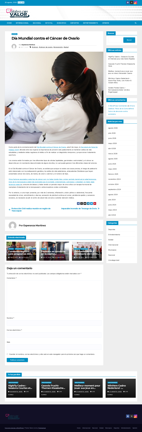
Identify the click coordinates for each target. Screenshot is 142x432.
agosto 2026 (113, 128)
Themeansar (42, 428)
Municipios (61, 23)
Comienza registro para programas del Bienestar (19, 254)
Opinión (105, 23)
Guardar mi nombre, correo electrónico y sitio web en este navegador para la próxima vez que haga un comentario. (52, 354)
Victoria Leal (59, 257)
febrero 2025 (113, 174)
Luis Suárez (25, 257)
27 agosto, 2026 (49, 391)
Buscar (111, 33)
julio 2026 (112, 133)
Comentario (12, 278)
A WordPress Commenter (117, 106)
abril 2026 (112, 148)
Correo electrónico (14, 330)
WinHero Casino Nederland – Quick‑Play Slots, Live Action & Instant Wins (119, 80)
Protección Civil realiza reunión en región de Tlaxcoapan (31, 209)
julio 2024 (112, 200)
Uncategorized (19, 248)
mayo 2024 (112, 210)
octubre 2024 (113, 184)
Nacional (37, 23)
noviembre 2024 (114, 179)
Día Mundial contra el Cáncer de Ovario (51, 147)
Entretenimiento (90, 23)
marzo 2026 (112, 154)
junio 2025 (112, 164)
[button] (135, 23)
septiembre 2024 (114, 189)
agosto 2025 (112, 159)
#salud (66, 47)
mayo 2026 (112, 143)
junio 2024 (112, 205)
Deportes (74, 23)
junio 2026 (112, 138)
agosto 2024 (113, 194)
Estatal (49, 23)
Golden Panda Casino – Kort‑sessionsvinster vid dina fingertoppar (119, 90)
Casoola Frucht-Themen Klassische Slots (52, 388)
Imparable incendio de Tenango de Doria (79, 208)
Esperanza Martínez (28, 45)
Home (9, 23)
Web (8, 342)
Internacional (22, 23)
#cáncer (35, 47)
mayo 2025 (112, 169)
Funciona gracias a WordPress (14, 428)
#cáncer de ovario (45, 47)
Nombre (10, 318)
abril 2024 (112, 215)
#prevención (58, 47)
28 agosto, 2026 (16, 391)
